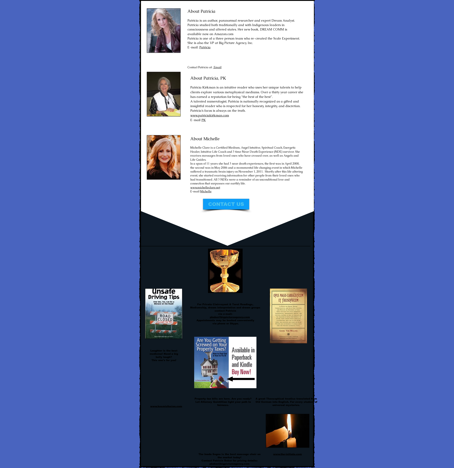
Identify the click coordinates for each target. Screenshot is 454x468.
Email (217, 67)
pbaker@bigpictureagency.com (230, 317)
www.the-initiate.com (287, 454)
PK (203, 120)
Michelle (206, 191)
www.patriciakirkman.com (209, 115)
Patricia (205, 47)
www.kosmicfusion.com (166, 406)
